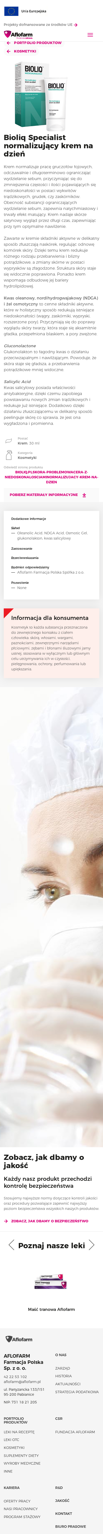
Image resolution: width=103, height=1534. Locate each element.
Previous (12, 1245)
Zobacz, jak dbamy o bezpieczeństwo (49, 1221)
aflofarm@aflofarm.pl (22, 1382)
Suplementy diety (21, 1455)
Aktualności (67, 1384)
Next (90, 1245)
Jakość (62, 1500)
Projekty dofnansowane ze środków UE (39, 24)
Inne (8, 1471)
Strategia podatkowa (77, 1392)
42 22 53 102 (15, 1377)
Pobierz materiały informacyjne (44, 495)
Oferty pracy (17, 1501)
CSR (58, 1418)
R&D (59, 1487)
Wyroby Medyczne (22, 1463)
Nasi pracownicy (21, 1509)
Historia (63, 1376)
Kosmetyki (24, 51)
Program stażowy (22, 1517)
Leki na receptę (19, 1432)
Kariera (12, 1487)
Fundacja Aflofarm (75, 1432)
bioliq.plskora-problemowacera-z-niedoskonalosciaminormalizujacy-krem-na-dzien (51, 477)
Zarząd (62, 1368)
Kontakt (63, 1513)
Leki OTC (11, 1439)
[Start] (18, 35)
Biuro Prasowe (70, 1526)
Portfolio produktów (37, 43)
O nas (60, 1355)
